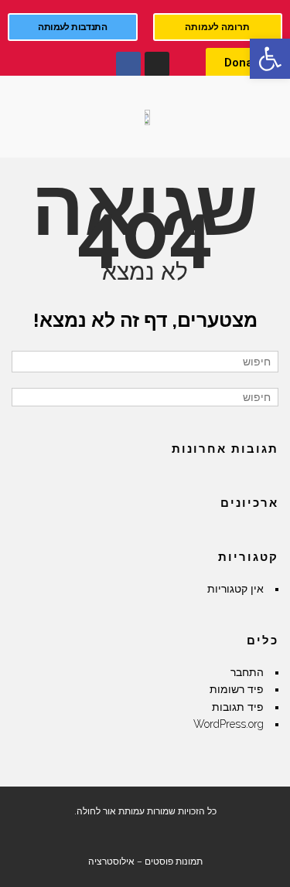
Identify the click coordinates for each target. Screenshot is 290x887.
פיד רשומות (237, 689)
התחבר (247, 672)
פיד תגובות (238, 707)
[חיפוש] (25, 361)
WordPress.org (228, 724)
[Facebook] (128, 64)
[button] (270, 59)
